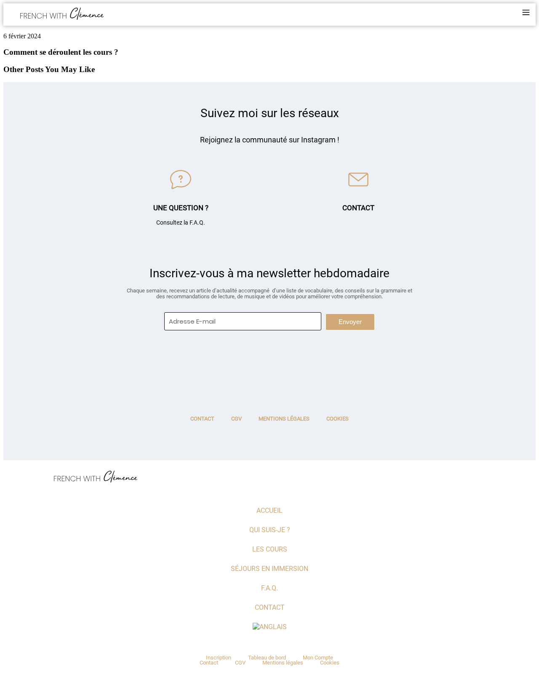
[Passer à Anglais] (269, 627)
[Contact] (358, 179)
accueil (269, 510)
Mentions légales (284, 418)
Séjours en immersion (269, 569)
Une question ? (180, 208)
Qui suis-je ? (269, 530)
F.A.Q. (269, 588)
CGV (236, 418)
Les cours (269, 549)
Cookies (337, 418)
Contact (358, 208)
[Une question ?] (180, 179)
